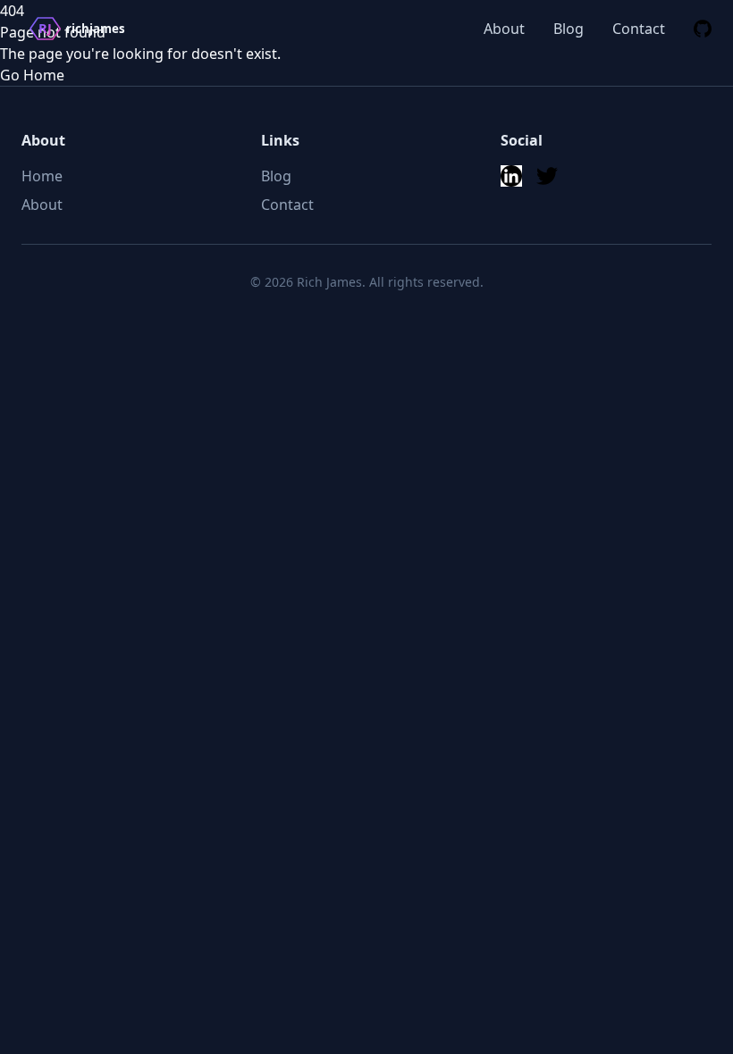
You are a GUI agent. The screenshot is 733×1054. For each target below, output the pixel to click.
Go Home (32, 75)
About (504, 28)
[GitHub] (703, 29)
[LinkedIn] (511, 176)
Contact (638, 28)
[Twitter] (547, 176)
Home (42, 176)
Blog (568, 28)
